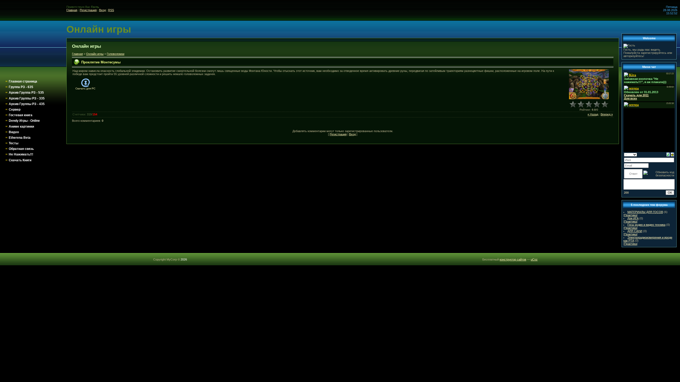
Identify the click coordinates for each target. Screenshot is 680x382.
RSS (111, 10)
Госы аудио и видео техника (646, 224)
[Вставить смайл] (672, 154)
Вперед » (607, 114)
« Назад (593, 114)
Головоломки (115, 53)
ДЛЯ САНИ (634, 231)
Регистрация (88, 10)
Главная (71, 10)
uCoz (534, 259)
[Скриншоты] (589, 84)
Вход (102, 10)
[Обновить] (668, 154)
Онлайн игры (95, 53)
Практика (630, 215)
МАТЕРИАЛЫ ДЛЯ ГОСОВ (645, 212)
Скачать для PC (85, 88)
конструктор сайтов (513, 259)
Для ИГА (633, 218)
